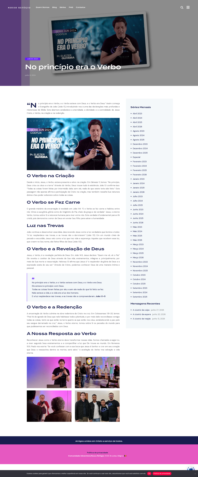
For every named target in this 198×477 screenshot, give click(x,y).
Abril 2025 (137, 122)
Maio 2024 (137, 231)
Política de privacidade (97, 452)
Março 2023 (138, 244)
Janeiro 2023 (138, 179)
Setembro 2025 (140, 296)
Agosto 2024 (138, 135)
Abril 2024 (137, 118)
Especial (136, 157)
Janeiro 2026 (138, 192)
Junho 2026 (138, 222)
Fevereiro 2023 (140, 161)
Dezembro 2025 (140, 152)
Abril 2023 (137, 113)
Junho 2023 (138, 209)
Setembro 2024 (140, 292)
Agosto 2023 (138, 131)
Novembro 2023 (140, 261)
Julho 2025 (138, 205)
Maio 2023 (137, 227)
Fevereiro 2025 (140, 170)
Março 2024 (138, 248)
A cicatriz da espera (142, 314)
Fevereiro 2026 (140, 174)
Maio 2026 (137, 240)
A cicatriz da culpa (141, 310)
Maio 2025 (137, 235)
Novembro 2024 (140, 266)
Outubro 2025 (139, 283)
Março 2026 (138, 257)
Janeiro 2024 (139, 183)
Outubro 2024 (139, 279)
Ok (149, 473)
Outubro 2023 (139, 275)
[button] (73, 144)
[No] (195, 473)
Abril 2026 (137, 126)
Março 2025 (138, 253)
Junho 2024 (32, 59)
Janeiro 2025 (138, 187)
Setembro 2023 (140, 288)
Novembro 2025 (140, 270)
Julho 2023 (138, 196)
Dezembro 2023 (140, 144)
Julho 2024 (138, 200)
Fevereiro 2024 (140, 166)
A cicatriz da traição (142, 318)
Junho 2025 (138, 218)
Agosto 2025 (138, 139)
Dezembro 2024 (140, 148)
